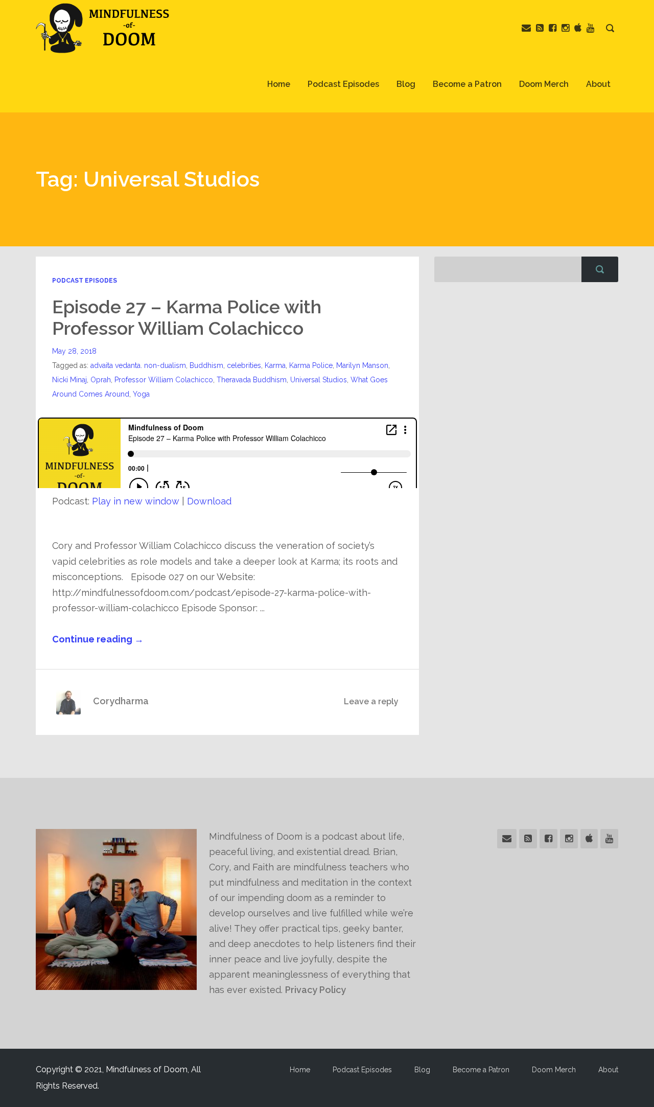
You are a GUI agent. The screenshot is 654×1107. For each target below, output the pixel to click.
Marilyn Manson (362, 365)
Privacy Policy (315, 989)
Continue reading (98, 639)
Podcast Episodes (343, 84)
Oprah (100, 380)
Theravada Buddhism (252, 380)
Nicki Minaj (69, 380)
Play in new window (135, 501)
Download (209, 501)
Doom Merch (544, 84)
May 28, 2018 (74, 351)
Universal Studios (318, 380)
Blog (405, 84)
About (598, 84)
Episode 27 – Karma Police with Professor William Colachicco (186, 317)
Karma (275, 365)
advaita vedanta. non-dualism (138, 365)
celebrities (244, 365)
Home (278, 84)
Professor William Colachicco (163, 380)
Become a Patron (467, 84)
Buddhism (206, 365)
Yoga (141, 394)
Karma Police (311, 365)
